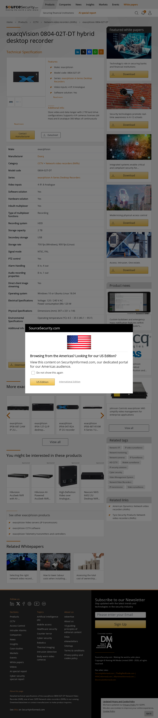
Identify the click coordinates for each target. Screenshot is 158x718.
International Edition (69, 381)
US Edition (42, 382)
